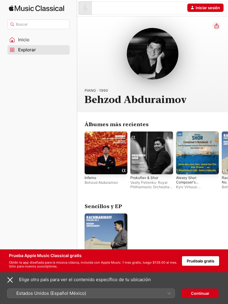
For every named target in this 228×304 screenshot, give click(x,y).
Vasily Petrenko (143, 182)
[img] (36, 8)
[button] (38, 39)
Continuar (200, 293)
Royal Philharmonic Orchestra (149, 184)
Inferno (90, 177)
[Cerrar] (10, 280)
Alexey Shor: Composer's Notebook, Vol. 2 (189, 182)
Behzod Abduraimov (101, 182)
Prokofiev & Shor (144, 177)
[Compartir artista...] (216, 26)
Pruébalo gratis (200, 261)
